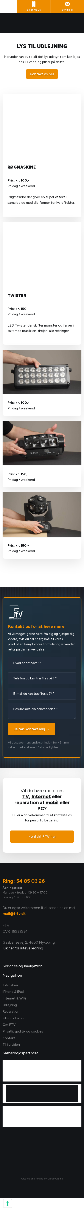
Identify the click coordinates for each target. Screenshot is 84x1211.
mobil (52, 802)
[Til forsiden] (42, 23)
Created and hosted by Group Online (42, 1178)
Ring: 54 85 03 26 (24, 881)
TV (25, 796)
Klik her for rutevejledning (23, 948)
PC (40, 808)
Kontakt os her (42, 74)
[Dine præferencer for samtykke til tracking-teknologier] (7, 1203)
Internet (41, 796)
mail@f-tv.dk (14, 913)
